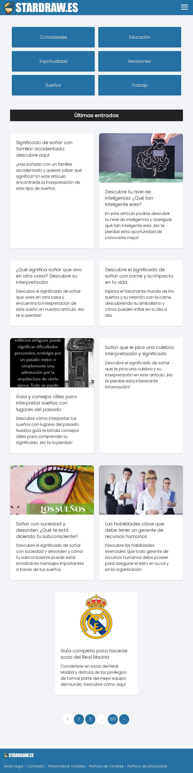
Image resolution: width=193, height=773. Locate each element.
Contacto (35, 766)
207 (113, 719)
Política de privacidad (147, 766)
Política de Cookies (106, 766)
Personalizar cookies (66, 766)
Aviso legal (13, 766)
